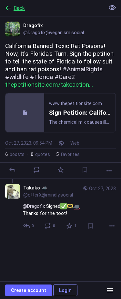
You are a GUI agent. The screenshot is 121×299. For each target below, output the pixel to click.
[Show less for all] (112, 7)
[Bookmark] (85, 170)
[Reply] (12, 170)
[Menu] (110, 290)
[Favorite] (61, 170)
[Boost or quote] (36, 170)
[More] (109, 171)
